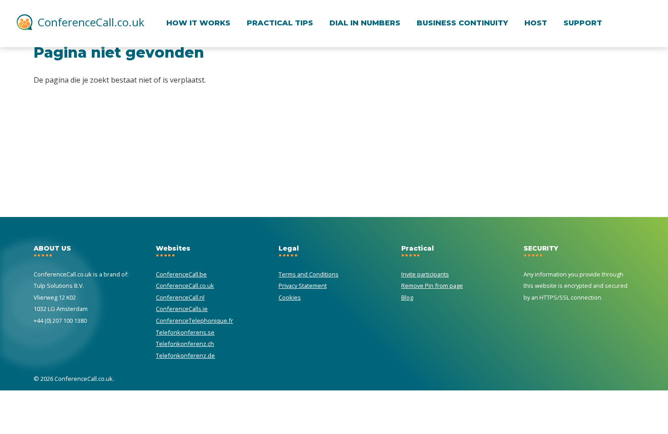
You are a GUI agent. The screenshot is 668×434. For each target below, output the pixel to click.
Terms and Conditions (309, 274)
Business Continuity (462, 23)
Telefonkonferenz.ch (185, 344)
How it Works (198, 23)
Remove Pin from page (432, 285)
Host (535, 23)
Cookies (290, 297)
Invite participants (425, 274)
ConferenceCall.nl (180, 297)
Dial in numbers (364, 23)
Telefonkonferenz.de (185, 355)
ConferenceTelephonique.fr (194, 320)
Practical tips (280, 23)
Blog (407, 297)
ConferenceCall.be (181, 274)
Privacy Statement (303, 285)
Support (582, 23)
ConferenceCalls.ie (182, 309)
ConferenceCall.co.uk (91, 22)
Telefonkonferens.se (185, 332)
